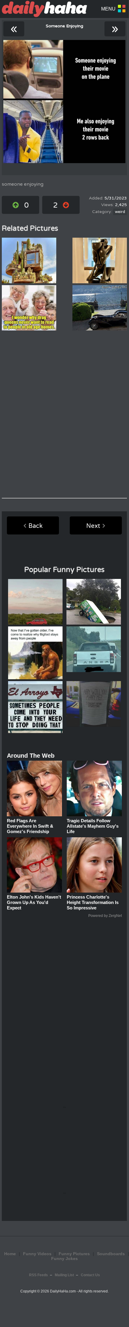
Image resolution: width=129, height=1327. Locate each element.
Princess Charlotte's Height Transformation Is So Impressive (93, 902)
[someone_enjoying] (64, 101)
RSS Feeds (38, 1275)
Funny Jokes (64, 1258)
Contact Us (90, 1275)
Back (35, 526)
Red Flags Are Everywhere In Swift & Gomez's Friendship (30, 826)
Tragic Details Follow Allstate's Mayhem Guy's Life (93, 826)
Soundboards (111, 1253)
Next (93, 526)
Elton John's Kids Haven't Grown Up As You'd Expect (34, 902)
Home (10, 1253)
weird (120, 211)
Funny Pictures (74, 1253)
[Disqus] (64, 414)
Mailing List (64, 1275)
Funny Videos (37, 1253)
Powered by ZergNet (105, 916)
